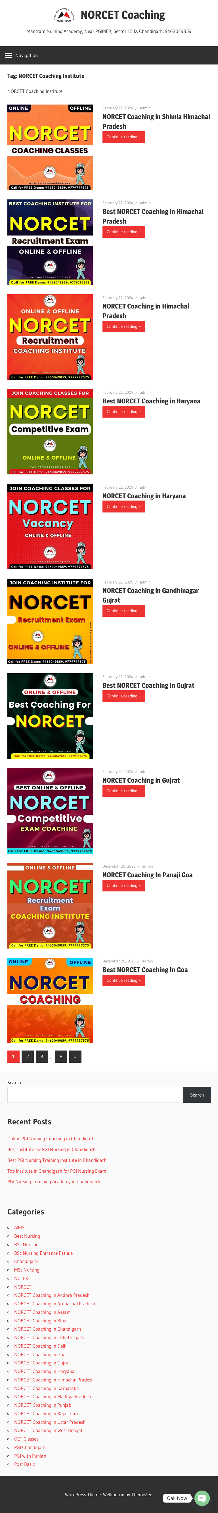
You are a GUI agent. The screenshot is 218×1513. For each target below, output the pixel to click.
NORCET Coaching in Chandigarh (47, 1329)
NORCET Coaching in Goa (40, 1354)
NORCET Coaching (123, 15)
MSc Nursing (26, 1270)
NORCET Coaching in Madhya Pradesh (52, 1396)
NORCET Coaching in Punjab (42, 1405)
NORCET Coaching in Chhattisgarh (49, 1337)
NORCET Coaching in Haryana (144, 496)
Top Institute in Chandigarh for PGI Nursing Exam (56, 1171)
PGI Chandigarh (30, 1447)
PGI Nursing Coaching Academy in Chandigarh (53, 1181)
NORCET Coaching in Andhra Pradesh (51, 1295)
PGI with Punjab (30, 1456)
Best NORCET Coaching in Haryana (151, 401)
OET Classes (26, 1439)
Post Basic (24, 1464)
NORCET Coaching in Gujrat (141, 780)
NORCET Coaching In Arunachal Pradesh (54, 1303)
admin (145, 108)
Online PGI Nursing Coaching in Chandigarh (51, 1138)
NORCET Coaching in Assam (42, 1312)
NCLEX (21, 1278)
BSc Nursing (26, 1244)
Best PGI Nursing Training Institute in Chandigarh (56, 1160)
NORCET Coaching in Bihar (41, 1321)
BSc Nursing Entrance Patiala (43, 1253)
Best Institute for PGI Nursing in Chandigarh (51, 1149)
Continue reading (122, 136)
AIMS (19, 1227)
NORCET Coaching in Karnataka (46, 1388)
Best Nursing (27, 1236)
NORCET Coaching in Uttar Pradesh (49, 1422)
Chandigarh (26, 1261)
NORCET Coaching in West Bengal (48, 1430)
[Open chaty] (202, 1498)
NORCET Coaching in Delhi (41, 1346)
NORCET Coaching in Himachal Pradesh (54, 1380)
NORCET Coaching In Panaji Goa (147, 875)
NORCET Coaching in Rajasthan (46, 1413)
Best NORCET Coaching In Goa (145, 970)
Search (14, 1082)
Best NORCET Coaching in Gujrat (148, 685)
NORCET (23, 1287)
